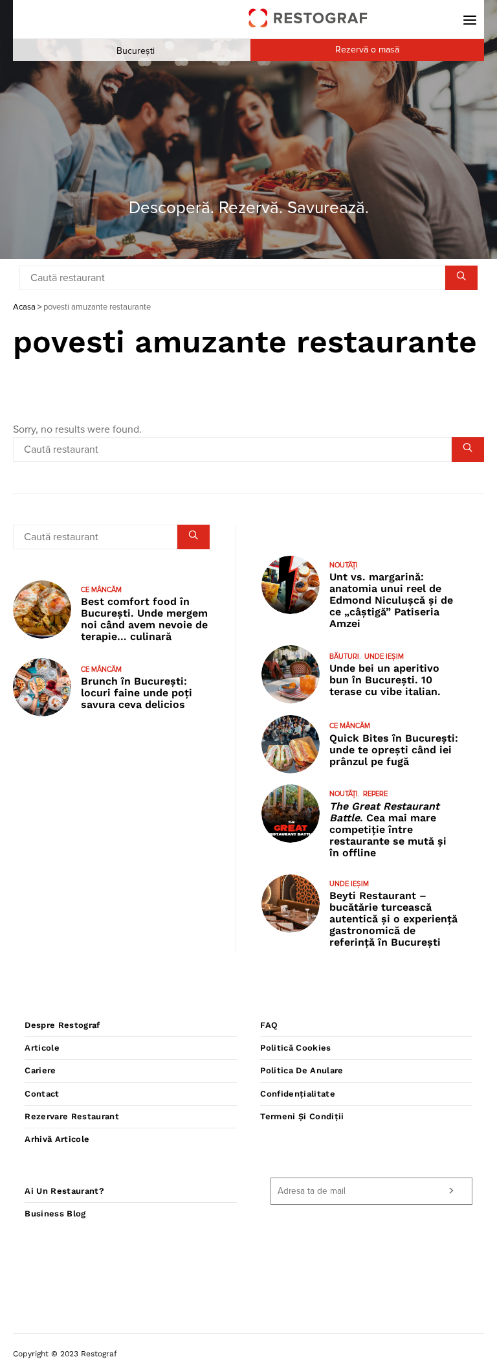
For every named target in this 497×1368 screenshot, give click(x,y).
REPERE (375, 793)
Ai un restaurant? (64, 1191)
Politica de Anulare (301, 1070)
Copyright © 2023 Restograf (65, 1354)
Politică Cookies (295, 1048)
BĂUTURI (344, 656)
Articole (42, 1048)
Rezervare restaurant (72, 1116)
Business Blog (55, 1213)
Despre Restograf (62, 1025)
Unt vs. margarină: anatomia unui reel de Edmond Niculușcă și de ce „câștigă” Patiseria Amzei (391, 600)
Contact (42, 1094)
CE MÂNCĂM (101, 589)
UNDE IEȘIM (384, 656)
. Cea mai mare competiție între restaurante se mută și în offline (388, 829)
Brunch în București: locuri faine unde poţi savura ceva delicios (136, 693)
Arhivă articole (57, 1139)
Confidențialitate (297, 1094)
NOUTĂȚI (343, 565)
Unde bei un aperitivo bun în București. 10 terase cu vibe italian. (385, 680)
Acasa (24, 307)
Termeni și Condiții (302, 1116)
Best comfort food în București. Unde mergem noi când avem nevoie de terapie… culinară (144, 619)
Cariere (40, 1070)
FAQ (269, 1025)
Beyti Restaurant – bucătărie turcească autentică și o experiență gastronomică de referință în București (393, 918)
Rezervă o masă (367, 49)
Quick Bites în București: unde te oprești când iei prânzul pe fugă (393, 750)
